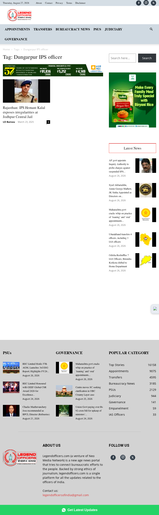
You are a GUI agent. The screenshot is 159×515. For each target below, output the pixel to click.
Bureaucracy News (73, 29)
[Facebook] (138, 3)
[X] (153, 3)
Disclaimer (80, 2)
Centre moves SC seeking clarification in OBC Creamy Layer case (88, 390)
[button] (151, 29)
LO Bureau (9, 121)
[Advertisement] (132, 303)
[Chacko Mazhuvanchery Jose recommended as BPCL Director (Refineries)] (11, 410)
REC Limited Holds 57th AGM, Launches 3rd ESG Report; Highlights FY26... (36, 367)
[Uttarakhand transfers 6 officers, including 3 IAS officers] (145, 239)
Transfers (43, 29)
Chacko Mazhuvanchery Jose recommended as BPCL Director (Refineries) (36, 410)
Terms (69, 2)
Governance (16, 39)
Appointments (17, 29)
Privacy (59, 2)
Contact (48, 2)
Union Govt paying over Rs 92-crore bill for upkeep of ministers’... (89, 410)
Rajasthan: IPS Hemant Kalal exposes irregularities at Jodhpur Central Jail (24, 112)
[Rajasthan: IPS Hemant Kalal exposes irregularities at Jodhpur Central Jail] (26, 91)
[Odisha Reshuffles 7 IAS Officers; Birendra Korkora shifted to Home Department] (145, 260)
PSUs (97, 29)
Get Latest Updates (82, 510)
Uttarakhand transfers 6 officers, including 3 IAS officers (120, 237)
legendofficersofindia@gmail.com (66, 495)
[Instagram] (146, 2)
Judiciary (113, 29)
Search (147, 58)
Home (6, 49)
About (39, 2)
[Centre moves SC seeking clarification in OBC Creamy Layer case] (64, 391)
